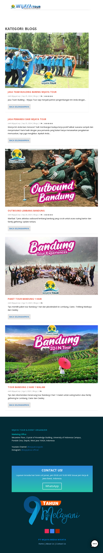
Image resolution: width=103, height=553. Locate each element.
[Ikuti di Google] (52, 531)
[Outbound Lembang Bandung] (51, 178)
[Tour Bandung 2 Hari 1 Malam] (51, 354)
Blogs (36, 96)
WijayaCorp (16, 96)
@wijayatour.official (29, 450)
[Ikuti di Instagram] (47, 531)
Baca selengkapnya (19, 106)
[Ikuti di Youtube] (57, 531)
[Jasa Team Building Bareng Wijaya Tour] (47, 60)
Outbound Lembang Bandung (26, 210)
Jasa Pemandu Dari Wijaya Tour (27, 119)
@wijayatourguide (35, 447)
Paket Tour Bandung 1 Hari (25, 298)
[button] (94, 544)
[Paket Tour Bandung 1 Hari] (51, 266)
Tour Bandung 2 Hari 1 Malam (26, 387)
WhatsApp (52, 486)
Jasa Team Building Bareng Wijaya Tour (32, 92)
